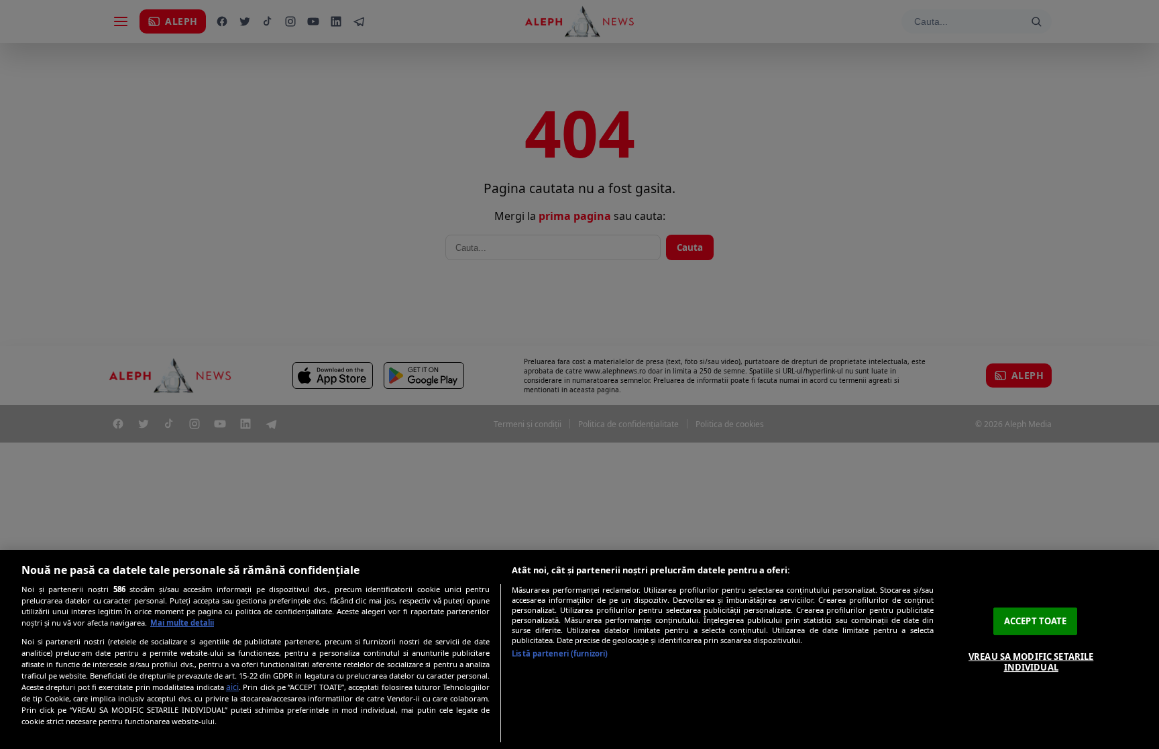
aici (232, 687)
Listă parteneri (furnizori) (560, 653)
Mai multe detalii (182, 623)
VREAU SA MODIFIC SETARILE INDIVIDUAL (1031, 661)
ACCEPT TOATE (1035, 621)
